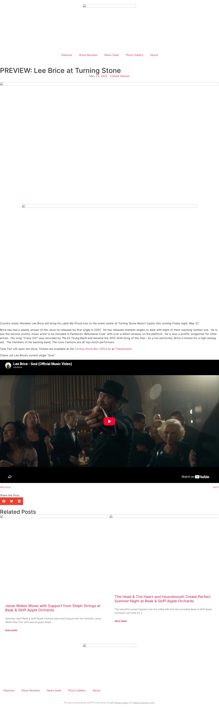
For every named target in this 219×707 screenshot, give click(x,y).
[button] (4, 501)
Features (66, 55)
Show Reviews (88, 55)
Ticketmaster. (124, 349)
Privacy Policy (121, 702)
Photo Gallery (134, 55)
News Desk (111, 55)
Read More (11, 630)
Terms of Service (141, 702)
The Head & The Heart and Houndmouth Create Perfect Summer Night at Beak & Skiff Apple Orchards (163, 599)
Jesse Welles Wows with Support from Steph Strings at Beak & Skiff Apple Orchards (52, 608)
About (154, 55)
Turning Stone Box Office (91, 349)
